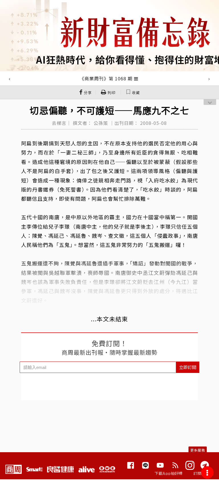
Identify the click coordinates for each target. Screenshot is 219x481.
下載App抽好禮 (169, 473)
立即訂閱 (187, 367)
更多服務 (197, 450)
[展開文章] (136, 78)
